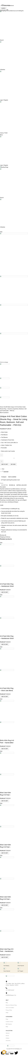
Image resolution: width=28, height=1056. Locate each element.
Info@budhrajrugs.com (11, 995)
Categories (9, 1016)
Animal (7, 1035)
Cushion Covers (9, 1021)
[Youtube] (12, 1053)
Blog (7, 1002)
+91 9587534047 (10, 990)
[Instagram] (7, 1053)
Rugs (7, 1019)
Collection (9, 1030)
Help (7, 1000)
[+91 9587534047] (6, 988)
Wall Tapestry (9, 1024)
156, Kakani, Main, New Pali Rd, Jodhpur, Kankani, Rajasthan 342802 (15, 984)
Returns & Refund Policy (11, 1005)
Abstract (7, 1033)
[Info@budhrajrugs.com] (6, 993)
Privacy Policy (9, 1010)
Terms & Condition (10, 1007)
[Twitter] (16, 1053)
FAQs (7, 1012)
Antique (7, 1038)
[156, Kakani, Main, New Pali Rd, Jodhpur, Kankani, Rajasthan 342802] (6, 981)
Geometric (8, 1040)
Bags (7, 1026)
